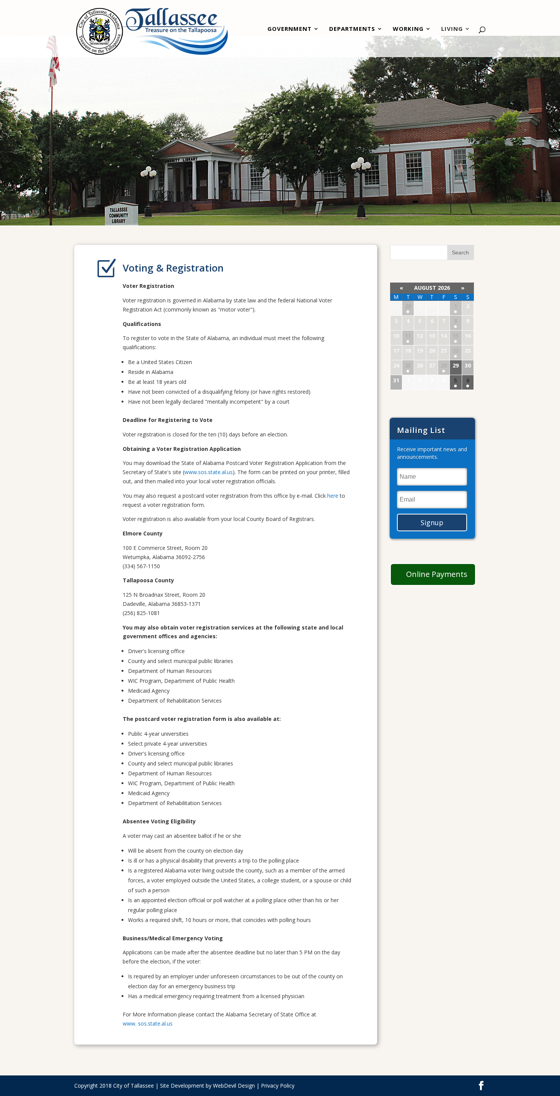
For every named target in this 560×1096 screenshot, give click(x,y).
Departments (352, 29)
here (333, 495)
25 (408, 365)
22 (456, 350)
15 (456, 335)
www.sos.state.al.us (208, 472)
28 (408, 306)
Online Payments (436, 574)
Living (452, 29)
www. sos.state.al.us (148, 1023)
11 (408, 335)
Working (408, 29)
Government (289, 29)
